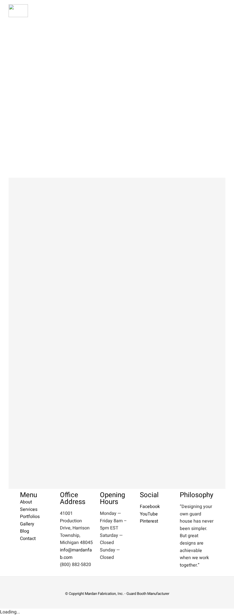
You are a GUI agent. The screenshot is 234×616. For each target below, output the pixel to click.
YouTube (149, 514)
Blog (24, 531)
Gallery (27, 524)
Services (28, 509)
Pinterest (149, 521)
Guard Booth (136, 593)
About (26, 502)
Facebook (150, 506)
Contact (28, 538)
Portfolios (30, 516)
